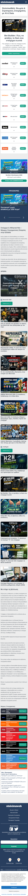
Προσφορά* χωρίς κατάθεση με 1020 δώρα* (12, 775)
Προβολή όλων (6, 303)
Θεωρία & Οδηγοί (14, 810)
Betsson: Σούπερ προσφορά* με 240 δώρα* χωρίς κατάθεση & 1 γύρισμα (13, 778)
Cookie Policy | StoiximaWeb (6, 894)
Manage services (14, 883)
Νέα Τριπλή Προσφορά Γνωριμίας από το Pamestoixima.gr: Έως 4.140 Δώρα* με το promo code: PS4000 (13, 787)
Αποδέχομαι (14, 887)
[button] (23, 63)
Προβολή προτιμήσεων (14, 891)
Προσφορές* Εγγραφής (14, 820)
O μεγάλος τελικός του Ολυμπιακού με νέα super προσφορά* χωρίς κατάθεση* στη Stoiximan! (12, 791)
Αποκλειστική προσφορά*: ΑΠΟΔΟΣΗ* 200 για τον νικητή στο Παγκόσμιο (13, 782)
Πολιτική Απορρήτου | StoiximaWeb (19, 894)
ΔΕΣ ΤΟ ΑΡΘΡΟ (13, 293)
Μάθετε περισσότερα (14, 53)
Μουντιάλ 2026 (14, 812)
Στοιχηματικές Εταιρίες (14, 817)
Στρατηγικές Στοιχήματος (14, 815)
